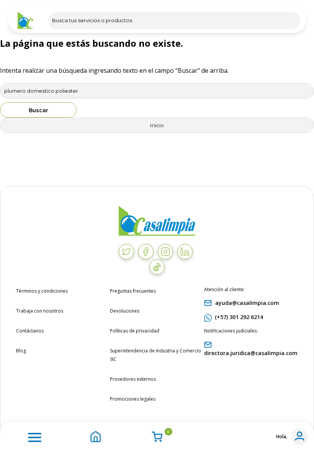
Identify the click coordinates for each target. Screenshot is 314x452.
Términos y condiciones (42, 291)
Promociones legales (132, 399)
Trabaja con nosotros (39, 311)
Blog (21, 350)
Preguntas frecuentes (133, 291)
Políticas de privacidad (134, 331)
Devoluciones (124, 311)
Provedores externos (133, 379)
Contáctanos (30, 331)
